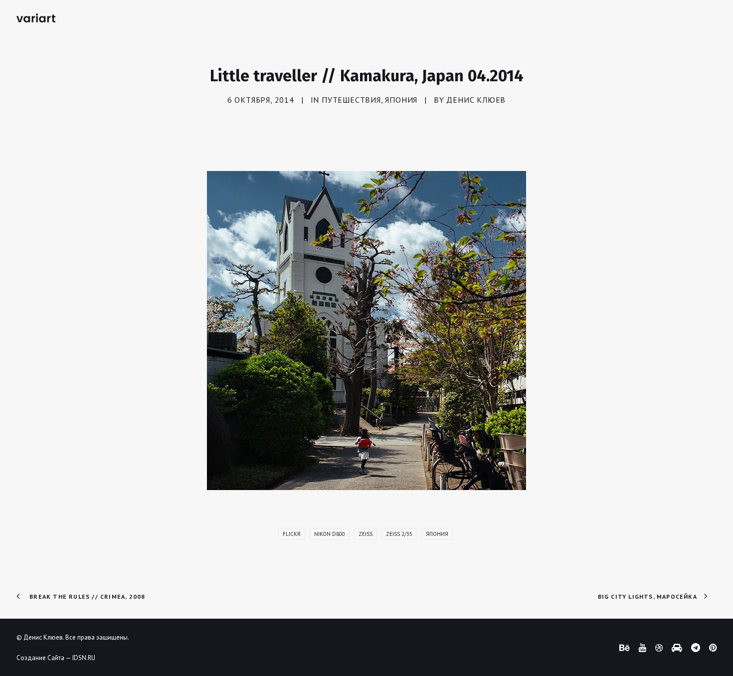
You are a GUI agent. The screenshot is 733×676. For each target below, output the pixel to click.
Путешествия (351, 100)
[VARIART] (35, 17)
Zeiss (365, 533)
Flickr (292, 533)
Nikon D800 (329, 533)
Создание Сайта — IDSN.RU (55, 658)
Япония (401, 100)
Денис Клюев (476, 100)
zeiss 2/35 (399, 533)
